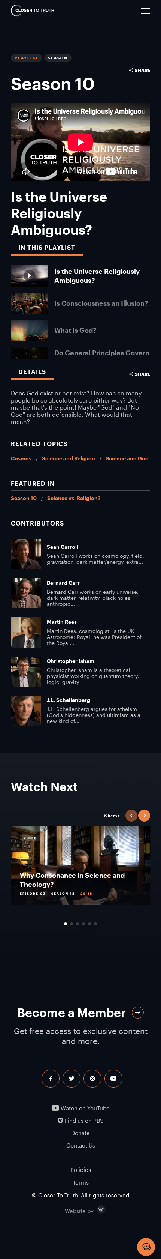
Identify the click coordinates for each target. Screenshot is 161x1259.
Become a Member (71, 1012)
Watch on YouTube (84, 1108)
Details (32, 371)
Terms (81, 1182)
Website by (95, 1209)
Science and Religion (68, 458)
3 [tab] (77, 923)
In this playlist (46, 247)
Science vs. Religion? (73, 498)
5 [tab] (89, 923)
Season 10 (24, 498)
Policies (80, 1169)
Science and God (127, 458)
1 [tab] (65, 923)
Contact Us (80, 1145)
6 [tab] (95, 923)
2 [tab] (71, 923)
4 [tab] (83, 923)
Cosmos (21, 458)
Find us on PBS (83, 1121)
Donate (80, 1133)
